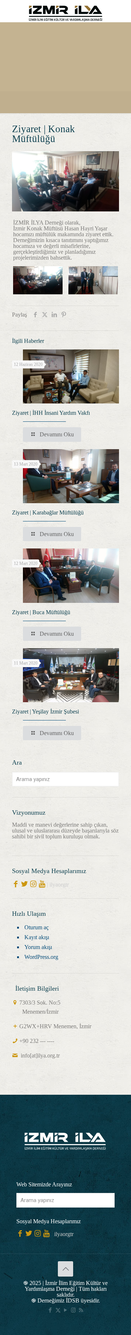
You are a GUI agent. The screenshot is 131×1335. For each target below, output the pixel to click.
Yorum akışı (38, 947)
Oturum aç (36, 927)
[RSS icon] (81, 1310)
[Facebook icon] (50, 1310)
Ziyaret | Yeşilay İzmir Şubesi (45, 711)
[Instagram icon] (73, 1310)
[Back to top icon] (65, 1269)
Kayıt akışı (36, 937)
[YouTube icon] (65, 1310)
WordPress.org (41, 957)
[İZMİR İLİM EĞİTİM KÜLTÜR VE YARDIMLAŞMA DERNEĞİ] (65, 11)
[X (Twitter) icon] (58, 1310)
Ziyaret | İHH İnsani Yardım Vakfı (51, 413)
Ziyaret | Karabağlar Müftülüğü (48, 512)
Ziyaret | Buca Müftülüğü (41, 612)
